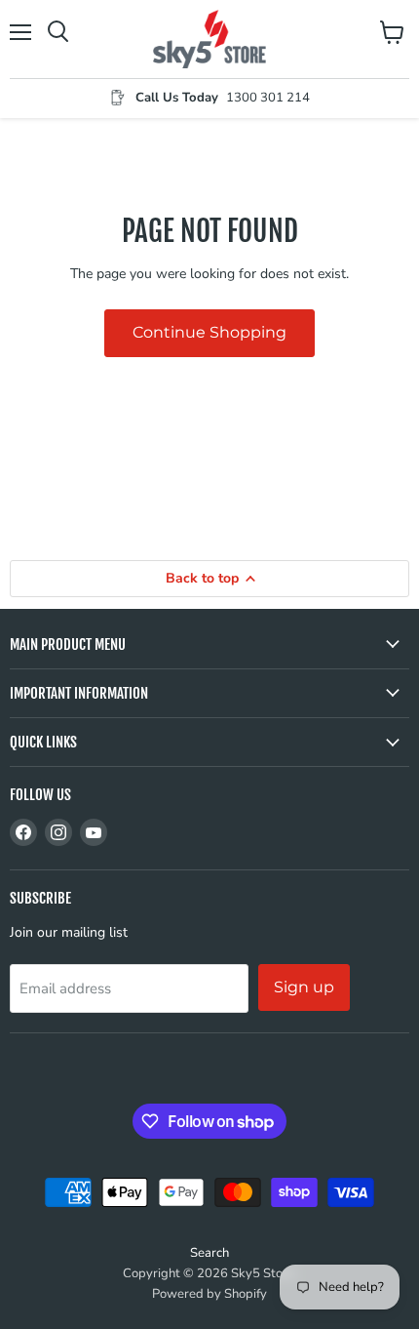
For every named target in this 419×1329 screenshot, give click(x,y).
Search (209, 1253)
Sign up (304, 987)
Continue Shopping (209, 332)
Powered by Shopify (209, 1294)
